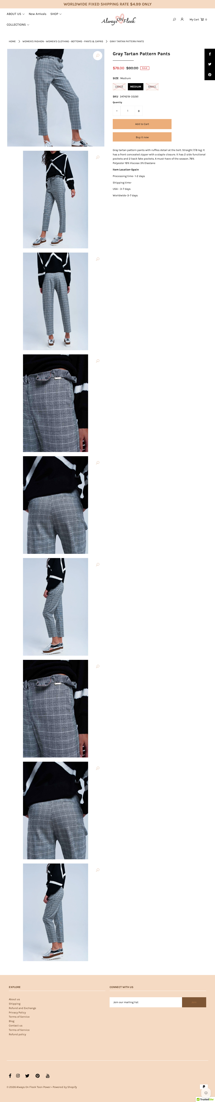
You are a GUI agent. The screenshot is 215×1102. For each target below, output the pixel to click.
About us (14, 999)
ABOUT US (14, 14)
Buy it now (142, 137)
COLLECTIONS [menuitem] (16, 24)
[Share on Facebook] (210, 54)
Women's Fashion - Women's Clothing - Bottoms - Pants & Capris (62, 41)
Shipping (14, 1003)
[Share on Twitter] (210, 64)
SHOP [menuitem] (54, 14)
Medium (135, 86)
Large (119, 86)
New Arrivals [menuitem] (37, 14)
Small (152, 86)
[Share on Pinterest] (210, 75)
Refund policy (17, 1034)
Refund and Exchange (22, 1008)
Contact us (15, 1025)
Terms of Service (19, 1016)
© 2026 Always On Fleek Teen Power (29, 1087)
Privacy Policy (17, 1012)
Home (12, 41)
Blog (11, 1021)
